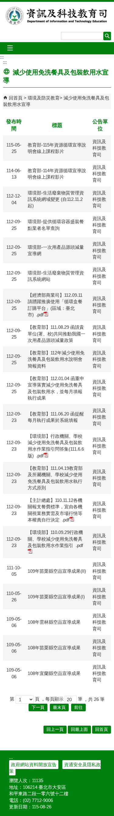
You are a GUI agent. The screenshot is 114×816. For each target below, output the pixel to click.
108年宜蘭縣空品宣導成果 (54, 673)
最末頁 (59, 707)
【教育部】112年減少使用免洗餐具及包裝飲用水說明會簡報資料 (56, 359)
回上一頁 (55, 729)
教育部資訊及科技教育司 (57, 15)
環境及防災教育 (44, 97)
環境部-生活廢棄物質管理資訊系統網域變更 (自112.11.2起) (56, 199)
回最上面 (79, 729)
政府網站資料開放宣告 (34, 764)
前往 (78, 707)
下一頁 (38, 707)
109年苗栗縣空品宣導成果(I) (56, 596)
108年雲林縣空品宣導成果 (54, 622)
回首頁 (15, 97)
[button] (107, 36)
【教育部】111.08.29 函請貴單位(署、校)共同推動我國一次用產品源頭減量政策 (56, 334)
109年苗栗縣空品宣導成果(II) (57, 571)
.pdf (39, 314)
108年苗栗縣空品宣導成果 (54, 647)
